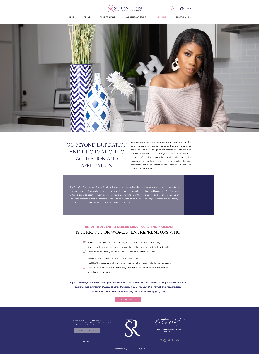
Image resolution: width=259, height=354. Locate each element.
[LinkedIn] (173, 340)
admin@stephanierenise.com (169, 329)
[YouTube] (177, 340)
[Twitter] (169, 340)
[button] (173, 8)
